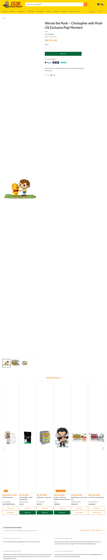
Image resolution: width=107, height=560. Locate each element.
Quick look (10, 508)
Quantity (47, 44)
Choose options (10, 512)
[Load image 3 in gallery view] (24, 363)
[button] (12, 11)
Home (4, 18)
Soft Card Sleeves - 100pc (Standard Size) (26, 498)
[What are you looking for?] (85, 4)
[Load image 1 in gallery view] (7, 363)
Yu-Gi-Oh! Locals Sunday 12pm (96, 497)
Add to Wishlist (51, 59)
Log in (92, 11)
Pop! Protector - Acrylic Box (44, 497)
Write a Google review (85, 530)
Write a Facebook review (97, 530)
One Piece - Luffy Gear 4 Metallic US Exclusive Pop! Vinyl (62, 498)
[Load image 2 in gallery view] (15, 363)
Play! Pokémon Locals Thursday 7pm (79, 498)
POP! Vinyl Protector (7, 497)
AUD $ (99, 11)
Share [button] (48, 75)
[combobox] (56, 4)
